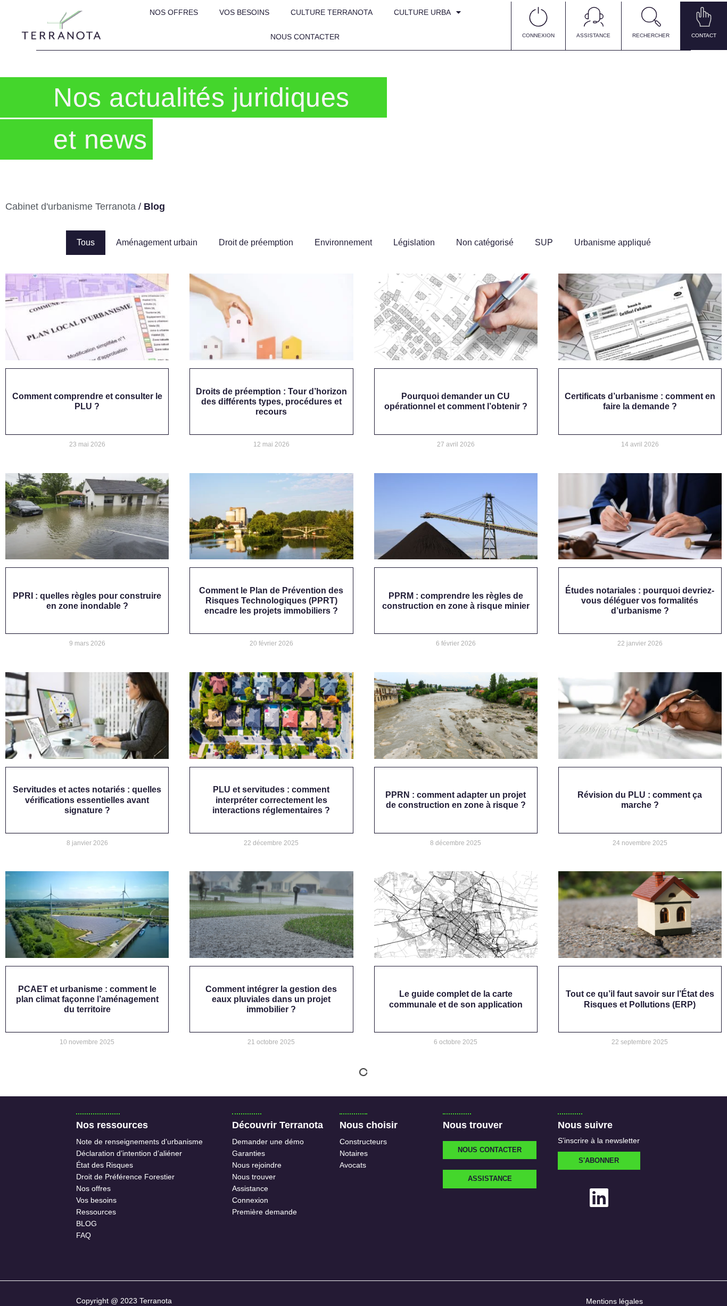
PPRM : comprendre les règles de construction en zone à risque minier (456, 600)
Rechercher (651, 35)
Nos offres (174, 12)
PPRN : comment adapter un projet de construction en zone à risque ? (455, 799)
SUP (544, 242)
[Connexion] (538, 17)
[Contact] (704, 17)
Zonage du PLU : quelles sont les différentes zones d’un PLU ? (271, 1198)
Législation (414, 242)
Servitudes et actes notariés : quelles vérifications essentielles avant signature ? (87, 799)
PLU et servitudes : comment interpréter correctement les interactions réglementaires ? (271, 799)
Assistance (593, 35)
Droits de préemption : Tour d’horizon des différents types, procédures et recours (271, 401)
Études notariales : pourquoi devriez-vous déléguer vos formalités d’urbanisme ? (639, 600)
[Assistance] (594, 17)
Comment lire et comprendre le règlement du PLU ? (456, 1198)
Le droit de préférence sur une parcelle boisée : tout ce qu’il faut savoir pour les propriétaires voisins (640, 1198)
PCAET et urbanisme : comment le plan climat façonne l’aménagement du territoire (87, 999)
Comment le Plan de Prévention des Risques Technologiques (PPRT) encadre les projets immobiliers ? (271, 600)
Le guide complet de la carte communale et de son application (456, 999)
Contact (703, 35)
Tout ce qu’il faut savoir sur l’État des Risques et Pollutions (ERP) (640, 999)
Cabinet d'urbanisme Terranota (70, 206)
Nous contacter (305, 36)
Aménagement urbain (156, 242)
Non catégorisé (485, 242)
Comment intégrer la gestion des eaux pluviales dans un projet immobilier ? (271, 999)
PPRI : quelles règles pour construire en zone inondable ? (87, 600)
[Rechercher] (651, 17)
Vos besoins (244, 12)
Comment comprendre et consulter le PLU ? (87, 401)
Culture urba (422, 12)
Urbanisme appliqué (612, 242)
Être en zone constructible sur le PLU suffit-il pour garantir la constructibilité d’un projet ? (87, 1198)
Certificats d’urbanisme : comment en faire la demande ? (640, 401)
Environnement (343, 242)
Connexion (538, 35)
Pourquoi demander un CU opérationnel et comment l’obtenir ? (455, 401)
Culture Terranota (332, 12)
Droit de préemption (256, 242)
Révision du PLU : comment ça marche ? (639, 799)
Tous (86, 242)
